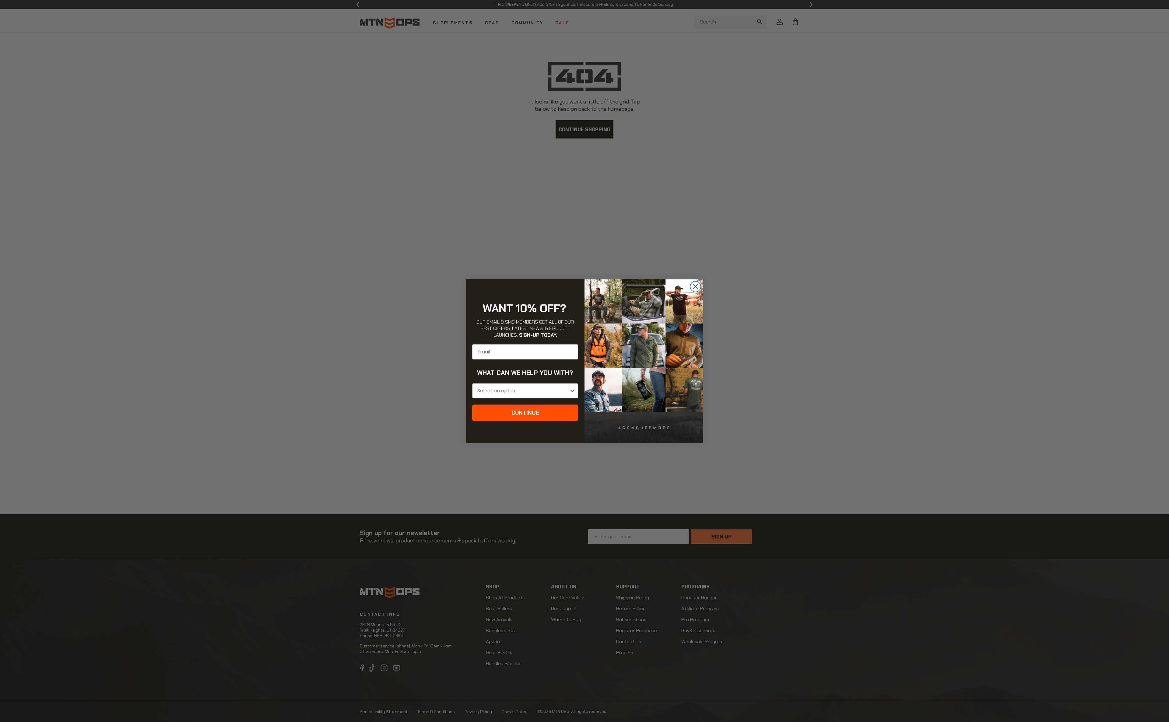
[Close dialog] (695, 286)
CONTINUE (525, 412)
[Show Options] (572, 391)
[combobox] (523, 391)
